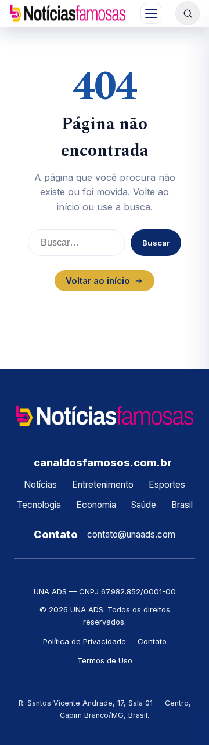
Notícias (40, 484)
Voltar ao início (98, 280)
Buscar (156, 242)
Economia (96, 504)
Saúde (143, 504)
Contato (152, 641)
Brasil (182, 504)
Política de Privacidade (84, 641)
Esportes (167, 484)
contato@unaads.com (131, 534)
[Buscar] (187, 13)
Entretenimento (103, 484)
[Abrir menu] (150, 13)
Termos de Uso (104, 660)
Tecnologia (39, 504)
